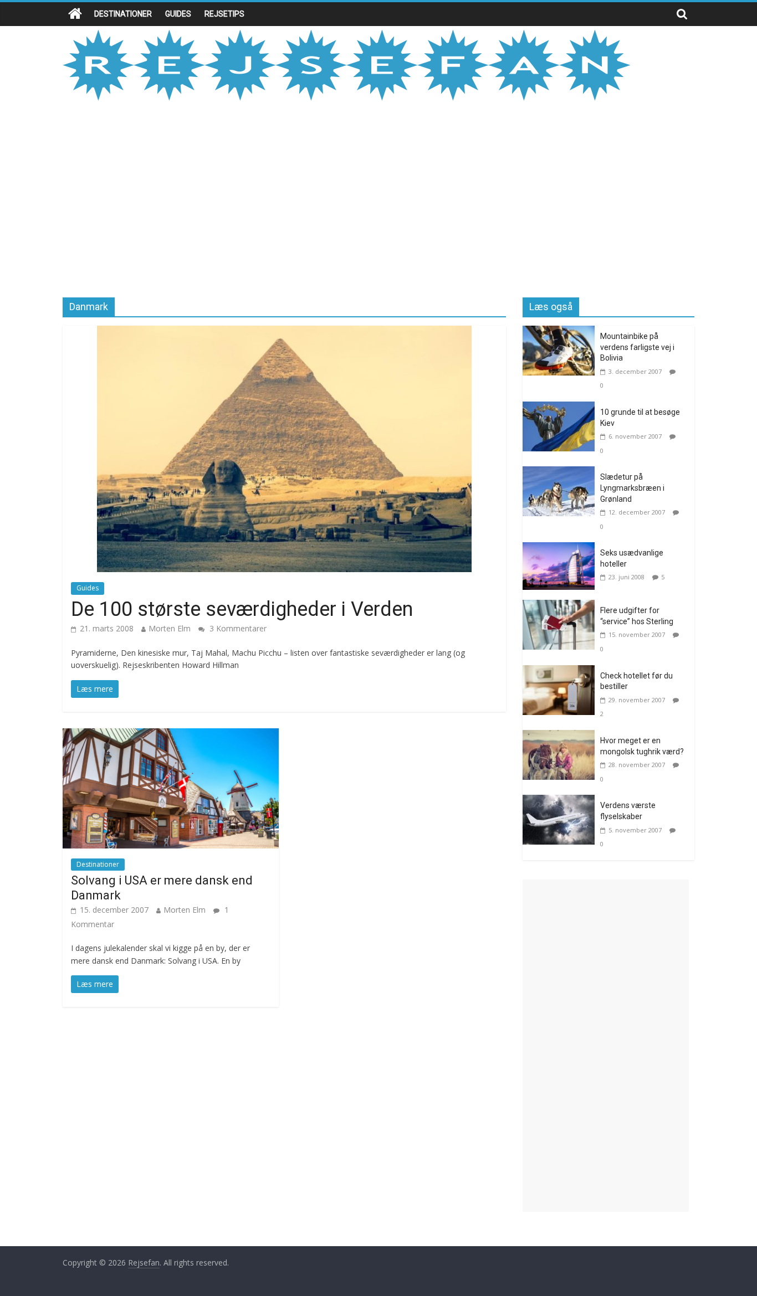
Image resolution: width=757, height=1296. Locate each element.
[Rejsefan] (75, 14)
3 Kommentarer (237, 628)
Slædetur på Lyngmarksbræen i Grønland (632, 487)
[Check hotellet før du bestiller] (561, 672)
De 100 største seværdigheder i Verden (242, 609)
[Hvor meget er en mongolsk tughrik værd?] (561, 737)
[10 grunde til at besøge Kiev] (561, 408)
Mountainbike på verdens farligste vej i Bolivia (637, 347)
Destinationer (123, 13)
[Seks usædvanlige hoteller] (561, 549)
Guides (178, 13)
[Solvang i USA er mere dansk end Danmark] (171, 735)
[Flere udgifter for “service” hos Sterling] (561, 606)
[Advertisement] (378, 197)
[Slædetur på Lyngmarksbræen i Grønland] (561, 473)
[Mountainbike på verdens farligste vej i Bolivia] (561, 332)
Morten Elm (170, 628)
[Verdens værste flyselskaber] (561, 801)
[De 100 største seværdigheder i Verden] (284, 332)
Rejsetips (224, 13)
